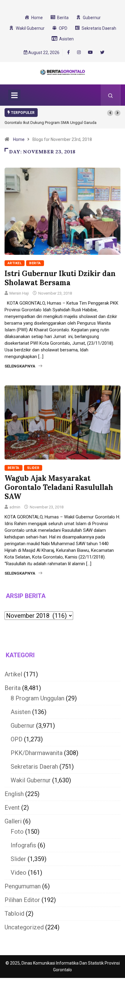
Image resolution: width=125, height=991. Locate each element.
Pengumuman (23, 886)
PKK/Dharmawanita (36, 753)
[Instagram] (79, 52)
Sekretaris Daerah (34, 766)
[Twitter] (102, 52)
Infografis (23, 845)
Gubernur (23, 725)
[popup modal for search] (110, 95)
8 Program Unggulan (37, 698)
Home (19, 139)
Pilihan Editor (22, 900)
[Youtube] (90, 52)
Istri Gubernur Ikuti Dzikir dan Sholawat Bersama (60, 278)
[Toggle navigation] (14, 95)
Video (18, 872)
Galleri (13, 821)
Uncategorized (24, 927)
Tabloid (14, 913)
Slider (33, 468)
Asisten (21, 712)
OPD (16, 739)
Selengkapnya (20, 366)
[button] (110, 113)
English (14, 794)
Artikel (15, 263)
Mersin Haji (19, 293)
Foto (17, 831)
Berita (35, 263)
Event (12, 807)
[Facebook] (68, 52)
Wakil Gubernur (31, 780)
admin (14, 507)
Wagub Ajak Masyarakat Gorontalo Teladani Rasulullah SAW (59, 487)
